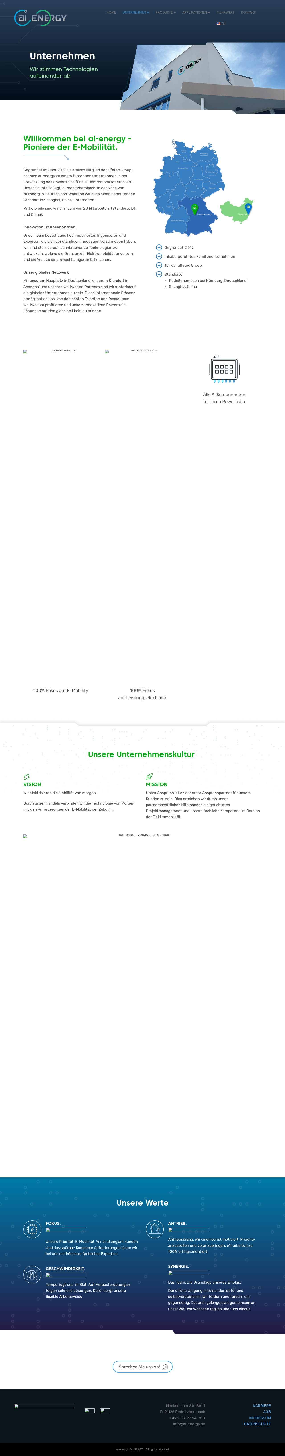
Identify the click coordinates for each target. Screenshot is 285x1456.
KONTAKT (248, 12)
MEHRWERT (225, 12)
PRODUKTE (164, 12)
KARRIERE (262, 1405)
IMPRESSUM (260, 1418)
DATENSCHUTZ (257, 1424)
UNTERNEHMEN (134, 12)
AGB (267, 1411)
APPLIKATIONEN (194, 12)
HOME (111, 12)
